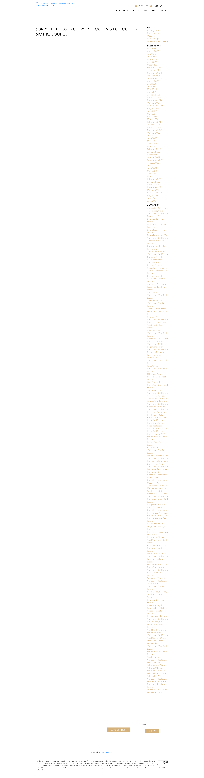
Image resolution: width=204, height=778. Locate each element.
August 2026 (153, 51)
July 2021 (151, 198)
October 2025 (153, 76)
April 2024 (152, 117)
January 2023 (153, 152)
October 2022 (153, 157)
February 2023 (154, 149)
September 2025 (155, 79)
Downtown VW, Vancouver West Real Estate (157, 333)
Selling (136, 10)
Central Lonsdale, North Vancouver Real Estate (157, 279)
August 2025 (153, 81)
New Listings (153, 33)
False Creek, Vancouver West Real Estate (157, 368)
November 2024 (154, 100)
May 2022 (152, 171)
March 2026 (152, 65)
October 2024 (153, 103)
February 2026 (154, 68)
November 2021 (154, 187)
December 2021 (154, 185)
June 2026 (152, 57)
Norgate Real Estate (156, 505)
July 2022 (151, 166)
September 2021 (154, 193)
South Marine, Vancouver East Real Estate (156, 586)
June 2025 (152, 87)
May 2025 (152, 89)
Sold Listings (153, 39)
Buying (126, 10)
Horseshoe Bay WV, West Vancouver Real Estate (157, 436)
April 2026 (152, 62)
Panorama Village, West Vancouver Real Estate (157, 540)
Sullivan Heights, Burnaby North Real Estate (156, 600)
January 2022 (153, 182)
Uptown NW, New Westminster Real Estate (155, 624)
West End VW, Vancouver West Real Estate (157, 646)
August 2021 (152, 196)
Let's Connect (119, 729)
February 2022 (154, 179)
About (164, 10)
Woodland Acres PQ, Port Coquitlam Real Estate (156, 684)
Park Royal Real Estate (157, 546)
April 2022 (152, 174)
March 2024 (152, 119)
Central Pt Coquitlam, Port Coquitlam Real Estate (157, 287)
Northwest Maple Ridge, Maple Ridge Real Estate (156, 526)
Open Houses (153, 36)
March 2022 (152, 176)
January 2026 (153, 70)
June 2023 (152, 138)
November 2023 (154, 130)
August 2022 (153, 163)
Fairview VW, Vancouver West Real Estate (157, 360)
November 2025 (154, 73)
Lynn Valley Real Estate (157, 461)
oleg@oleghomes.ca (160, 6)
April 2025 (152, 92)
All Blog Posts (153, 31)
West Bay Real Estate (156, 630)
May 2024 (152, 114)
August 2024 (153, 109)
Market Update (151, 10)
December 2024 (154, 98)
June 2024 (152, 111)
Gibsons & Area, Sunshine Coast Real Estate (156, 377)
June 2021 (151, 201)
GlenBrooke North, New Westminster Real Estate (157, 385)
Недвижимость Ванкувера (157, 41)
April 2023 (152, 144)
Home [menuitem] (118, 10)
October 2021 (153, 190)
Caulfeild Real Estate (156, 263)
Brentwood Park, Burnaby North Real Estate (156, 219)
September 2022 (155, 160)
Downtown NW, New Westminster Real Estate (156, 325)
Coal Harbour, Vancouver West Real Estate (157, 295)
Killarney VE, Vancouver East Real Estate (156, 450)
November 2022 (154, 155)
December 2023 (154, 128)
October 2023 (153, 133)
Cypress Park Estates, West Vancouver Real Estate (157, 311)
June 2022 (152, 168)
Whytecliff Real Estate (157, 674)
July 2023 (151, 136)
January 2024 (153, 125)
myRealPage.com (106, 752)
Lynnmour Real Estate (157, 469)
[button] (141, 6)
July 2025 (151, 84)
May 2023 (152, 141)
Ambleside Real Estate (157, 208)
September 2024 (155, 106)
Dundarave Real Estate (157, 339)
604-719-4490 (143, 6)
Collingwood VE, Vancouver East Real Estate (156, 303)
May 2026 (152, 60)
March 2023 (152, 147)
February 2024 (154, 122)
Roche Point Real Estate (157, 565)
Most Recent (152, 49)
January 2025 (153, 95)
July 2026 (151, 54)
